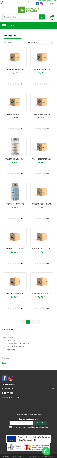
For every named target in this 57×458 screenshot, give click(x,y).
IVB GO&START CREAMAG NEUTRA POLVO (16, 293)
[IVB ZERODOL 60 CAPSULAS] (42, 189)
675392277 (52, 1)
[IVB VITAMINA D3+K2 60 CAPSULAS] (15, 144)
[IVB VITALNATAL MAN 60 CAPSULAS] (42, 234)
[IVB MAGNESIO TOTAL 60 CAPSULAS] (15, 54)
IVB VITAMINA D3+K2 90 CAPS (16, 114)
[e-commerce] (28, 9)
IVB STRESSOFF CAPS (15, 204)
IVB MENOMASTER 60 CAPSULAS (42, 159)
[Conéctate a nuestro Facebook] (37, 3)
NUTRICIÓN (8, 337)
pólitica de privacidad (38, 427)
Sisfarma (21, 456)
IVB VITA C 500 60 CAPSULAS (42, 114)
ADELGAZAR (11, 340)
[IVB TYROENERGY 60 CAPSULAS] (42, 279)
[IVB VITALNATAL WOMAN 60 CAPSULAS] (15, 234)
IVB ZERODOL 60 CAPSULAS (42, 204)
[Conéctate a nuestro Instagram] (41, 3)
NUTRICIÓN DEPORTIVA (15, 347)
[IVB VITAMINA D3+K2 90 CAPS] (15, 99)
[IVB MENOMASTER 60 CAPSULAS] (42, 144)
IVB (5, 363)
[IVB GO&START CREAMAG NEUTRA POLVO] (15, 279)
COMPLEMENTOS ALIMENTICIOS (18, 343)
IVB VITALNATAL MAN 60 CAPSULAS (42, 249)
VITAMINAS (10, 350)
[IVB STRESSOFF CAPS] (15, 189)
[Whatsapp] (46, 451)
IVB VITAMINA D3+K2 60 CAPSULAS (16, 159)
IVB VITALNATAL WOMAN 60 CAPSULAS (16, 249)
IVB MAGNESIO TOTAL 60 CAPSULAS (16, 69)
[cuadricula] (5, 42)
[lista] (10, 42)
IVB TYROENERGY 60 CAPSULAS (42, 293)
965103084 (42, 1)
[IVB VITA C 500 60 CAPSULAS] (42, 99)
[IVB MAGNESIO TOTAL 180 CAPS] (42, 54)
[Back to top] (54, 453)
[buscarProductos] (42, 16)
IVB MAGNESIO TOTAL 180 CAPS (42, 69)
